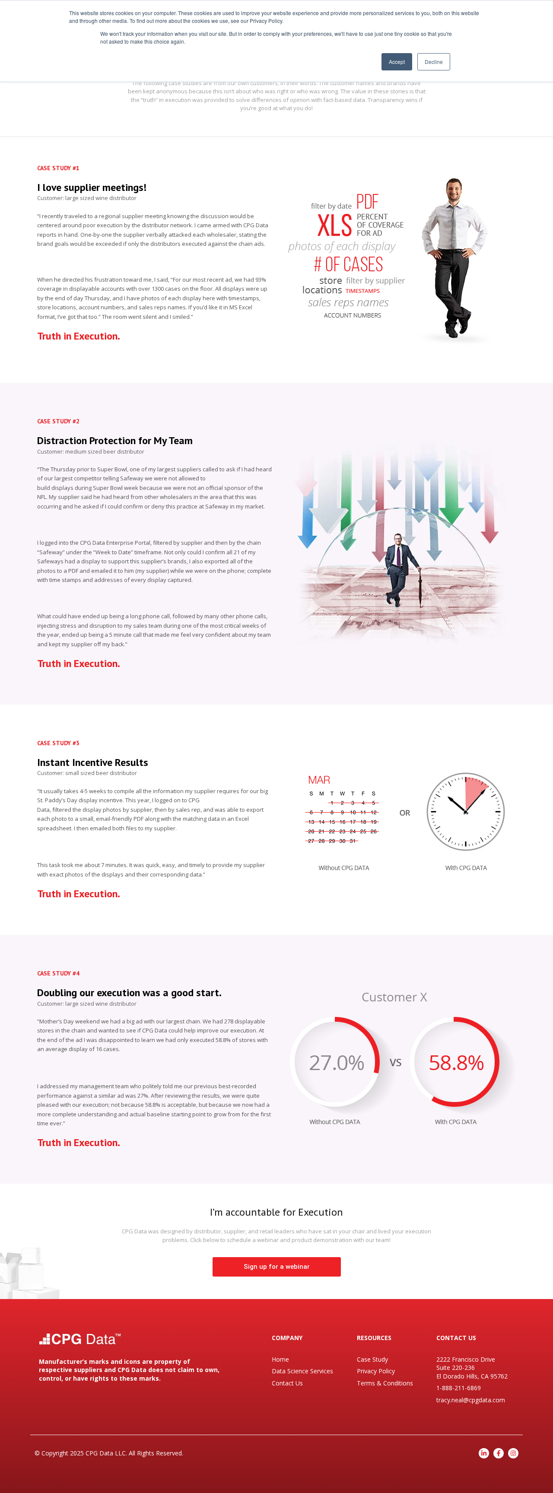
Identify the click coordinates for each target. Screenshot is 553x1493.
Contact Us (287, 1383)
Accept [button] (397, 61)
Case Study (372, 1359)
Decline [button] (434, 61)
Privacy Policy (376, 1371)
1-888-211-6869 (458, 1388)
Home (280, 1359)
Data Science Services (302, 1371)
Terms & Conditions (385, 1383)
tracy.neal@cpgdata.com (470, 1400)
